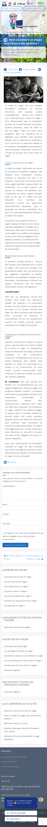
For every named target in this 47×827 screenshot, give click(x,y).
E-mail (6, 514)
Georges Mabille (28, 69)
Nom (5, 504)
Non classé (11, 462)
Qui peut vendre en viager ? (16, 591)
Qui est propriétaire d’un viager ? (18, 596)
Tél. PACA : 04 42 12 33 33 (34, 8)
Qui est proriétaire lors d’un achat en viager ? (23, 660)
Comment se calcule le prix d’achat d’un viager (23, 655)
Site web (6, 523)
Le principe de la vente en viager (18, 577)
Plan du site (5, 781)
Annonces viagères (12, 670)
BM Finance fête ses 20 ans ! (16, 723)
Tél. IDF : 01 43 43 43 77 (12, 8)
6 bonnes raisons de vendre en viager (20, 710)
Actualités (22, 821)
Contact (31, 821)
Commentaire (9, 486)
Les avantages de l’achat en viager (18, 651)
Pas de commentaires (13, 72)
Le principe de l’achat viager (15, 646)
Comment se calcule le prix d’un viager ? (21, 600)
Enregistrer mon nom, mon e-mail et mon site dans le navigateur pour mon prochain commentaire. (23, 536)
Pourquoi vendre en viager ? (16, 581)
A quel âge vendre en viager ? (16, 586)
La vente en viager (13, 168)
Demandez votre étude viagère (17, 627)
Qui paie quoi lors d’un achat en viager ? (21, 665)
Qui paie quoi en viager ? (14, 605)
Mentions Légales (8, 776)
